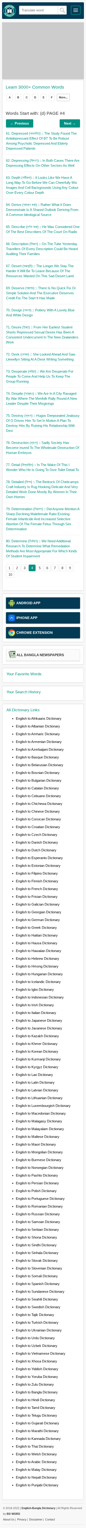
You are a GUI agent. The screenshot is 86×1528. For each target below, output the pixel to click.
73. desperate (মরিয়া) (39, 376)
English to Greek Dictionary (36, 927)
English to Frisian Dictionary (37, 896)
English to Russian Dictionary (38, 1214)
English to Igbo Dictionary (35, 989)
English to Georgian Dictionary (38, 912)
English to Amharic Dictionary (38, 734)
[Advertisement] (43, 50)
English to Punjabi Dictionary (37, 1485)
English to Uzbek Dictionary (36, 1346)
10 (10, 574)
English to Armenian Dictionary (39, 742)
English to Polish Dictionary (36, 1191)
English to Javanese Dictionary (39, 1028)
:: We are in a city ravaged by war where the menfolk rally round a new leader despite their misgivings (41, 398)
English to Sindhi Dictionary (36, 1245)
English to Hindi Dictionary (35, 1400)
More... (63, 97)
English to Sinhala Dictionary (37, 1253)
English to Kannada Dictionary (38, 1439)
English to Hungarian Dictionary (39, 974)
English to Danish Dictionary (37, 842)
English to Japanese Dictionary (39, 1020)
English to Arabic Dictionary (36, 1462)
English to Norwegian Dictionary (40, 1168)
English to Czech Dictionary (36, 835)
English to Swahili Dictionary (37, 1299)
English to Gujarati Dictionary (37, 1423)
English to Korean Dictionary (37, 1051)
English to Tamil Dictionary (35, 1408)
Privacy (21, 1519)
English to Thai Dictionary (35, 1446)
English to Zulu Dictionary (35, 1384)
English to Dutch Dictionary (36, 850)
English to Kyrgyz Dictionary (37, 1067)
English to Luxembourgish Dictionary (43, 1106)
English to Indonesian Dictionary (40, 997)
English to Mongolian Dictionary (39, 1152)
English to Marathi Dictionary (37, 1431)
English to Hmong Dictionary (37, 966)
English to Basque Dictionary (37, 757)
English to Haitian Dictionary (37, 935)
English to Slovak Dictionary (37, 1260)
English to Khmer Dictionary (37, 1044)
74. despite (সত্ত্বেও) (41, 398)
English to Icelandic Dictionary (38, 982)
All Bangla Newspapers (40, 655)
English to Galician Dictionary (38, 904)
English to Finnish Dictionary (37, 881)
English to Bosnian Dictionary (38, 773)
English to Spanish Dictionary (38, 1284)
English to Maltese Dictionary (37, 1137)
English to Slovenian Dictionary (39, 1268)
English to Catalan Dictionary (37, 788)
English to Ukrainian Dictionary (39, 1330)
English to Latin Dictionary (35, 1082)
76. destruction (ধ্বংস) (42, 448)
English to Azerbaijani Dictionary (40, 749)
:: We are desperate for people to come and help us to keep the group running (39, 376)
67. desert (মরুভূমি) (40, 271)
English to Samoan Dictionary (38, 1222)
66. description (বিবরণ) (42, 249)
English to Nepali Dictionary (36, 1477)
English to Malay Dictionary (36, 1470)
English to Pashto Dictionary (37, 1175)
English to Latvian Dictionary (37, 1090)
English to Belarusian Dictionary (39, 765)
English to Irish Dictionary (35, 1005)
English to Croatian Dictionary (38, 827)
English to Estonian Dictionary (38, 866)
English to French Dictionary (37, 889)
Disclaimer (35, 1519)
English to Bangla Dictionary (37, 1392)
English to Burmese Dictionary (38, 1160)
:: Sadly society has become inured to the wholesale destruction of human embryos (42, 448)
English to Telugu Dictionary (36, 1415)
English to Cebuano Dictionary (38, 796)
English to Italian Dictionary (36, 1013)
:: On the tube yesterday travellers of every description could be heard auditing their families (42, 249)
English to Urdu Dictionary (35, 1338)
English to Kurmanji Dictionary (38, 1059)
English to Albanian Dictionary (38, 726)
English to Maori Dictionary (36, 1144)
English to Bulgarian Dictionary (38, 780)
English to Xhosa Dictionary (36, 1361)
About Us (8, 1519)
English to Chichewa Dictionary (39, 804)
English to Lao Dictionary (34, 1075)
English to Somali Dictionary (37, 1276)
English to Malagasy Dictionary (39, 1121)
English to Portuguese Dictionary (40, 1198)
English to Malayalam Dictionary (40, 1129)
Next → (70, 123)
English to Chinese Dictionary (38, 811)
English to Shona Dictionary (36, 1237)
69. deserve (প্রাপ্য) (41, 293)
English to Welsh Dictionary (36, 1454)
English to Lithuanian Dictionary (39, 1098)
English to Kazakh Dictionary (37, 1036)
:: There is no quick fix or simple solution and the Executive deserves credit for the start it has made (41, 293)
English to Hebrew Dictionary (37, 958)
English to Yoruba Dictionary (37, 1377)
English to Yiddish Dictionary (37, 1369)
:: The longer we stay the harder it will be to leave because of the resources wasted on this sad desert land (40, 271)
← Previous (19, 123)
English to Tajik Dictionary (35, 1315)
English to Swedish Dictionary (38, 1307)
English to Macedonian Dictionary (41, 1113)
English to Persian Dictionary (37, 1183)
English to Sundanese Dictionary (40, 1291)
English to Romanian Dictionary (39, 1206)
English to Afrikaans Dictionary (38, 718)
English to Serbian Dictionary (37, 1229)
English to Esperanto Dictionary (39, 858)
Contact (50, 1519)
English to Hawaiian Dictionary (38, 951)
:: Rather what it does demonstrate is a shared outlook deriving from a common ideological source (42, 210)
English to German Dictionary (38, 920)
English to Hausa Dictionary (36, 943)
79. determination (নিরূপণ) (42, 519)
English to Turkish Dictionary (37, 1322)
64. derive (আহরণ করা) (42, 210)
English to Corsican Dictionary (38, 819)
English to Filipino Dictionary (37, 873)
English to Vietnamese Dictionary (40, 1353)
